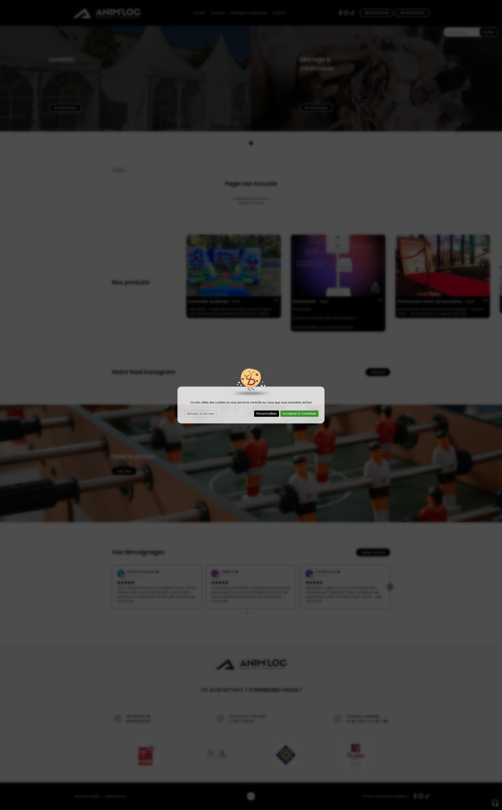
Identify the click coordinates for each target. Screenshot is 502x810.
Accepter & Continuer (299, 413)
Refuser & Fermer (200, 413)
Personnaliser (266, 413)
